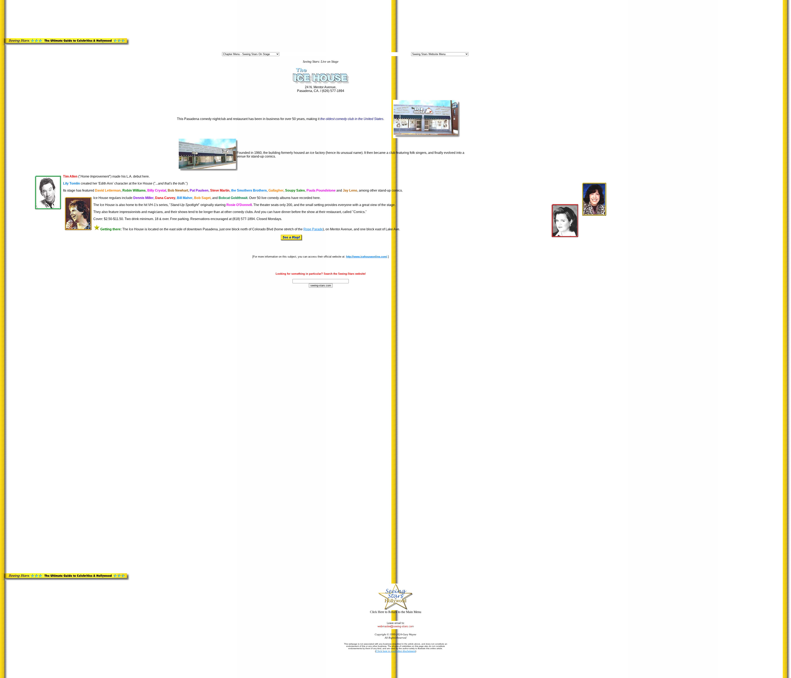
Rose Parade (313, 229)
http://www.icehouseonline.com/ (366, 256)
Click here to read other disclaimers (395, 651)
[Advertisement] (109, 11)
